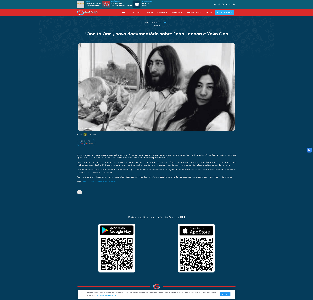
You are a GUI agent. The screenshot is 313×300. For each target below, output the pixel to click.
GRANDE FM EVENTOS (193, 12)
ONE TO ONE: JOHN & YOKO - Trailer (99, 181)
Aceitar (225, 294)
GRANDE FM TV (177, 12)
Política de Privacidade (106, 295)
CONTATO (208, 12)
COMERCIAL (149, 12)
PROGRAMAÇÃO (162, 12)
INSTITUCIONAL (136, 12)
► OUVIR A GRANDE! (224, 12)
